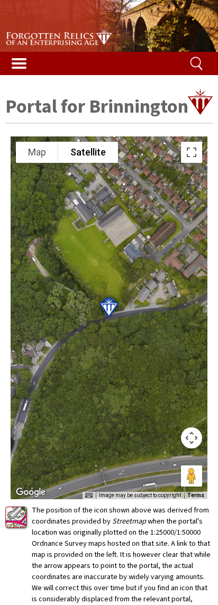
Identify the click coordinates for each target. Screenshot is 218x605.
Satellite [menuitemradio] (88, 152)
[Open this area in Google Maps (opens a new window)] (30, 492)
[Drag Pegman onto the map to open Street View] (191, 476)
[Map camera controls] (191, 437)
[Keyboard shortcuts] (89, 495)
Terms (195, 495)
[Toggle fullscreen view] (191, 152)
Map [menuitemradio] (37, 152)
